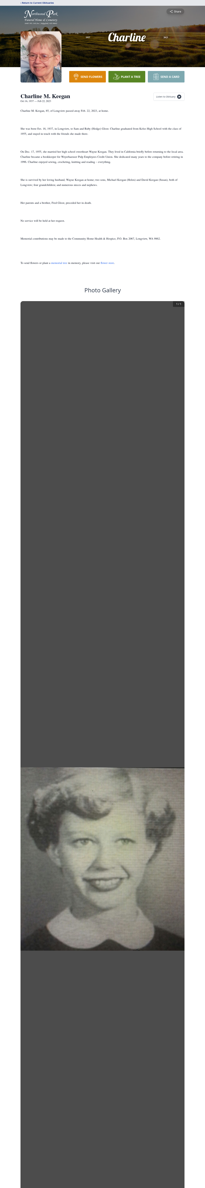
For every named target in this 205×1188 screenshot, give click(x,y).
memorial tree (59, 263)
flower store (107, 263)
